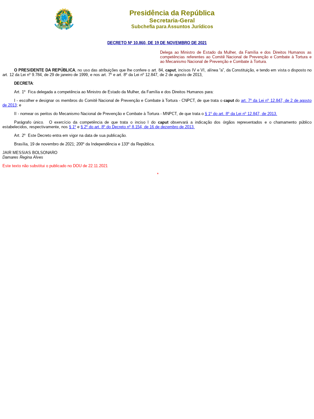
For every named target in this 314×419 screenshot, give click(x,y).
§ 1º (72, 127)
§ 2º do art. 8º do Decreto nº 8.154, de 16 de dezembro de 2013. (138, 127)
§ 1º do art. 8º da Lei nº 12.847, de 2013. (241, 113)
